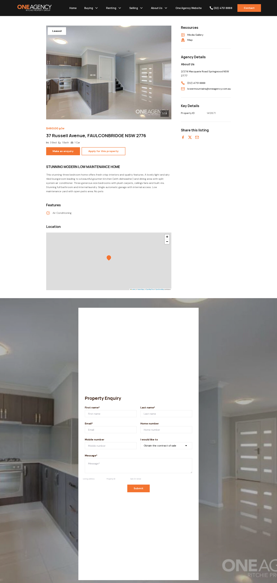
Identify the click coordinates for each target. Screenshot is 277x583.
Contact (249, 8)
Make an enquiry (63, 151)
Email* (89, 423)
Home (73, 8)
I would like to (149, 439)
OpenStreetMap (159, 289)
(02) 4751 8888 (196, 83)
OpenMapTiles (150, 289)
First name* (92, 407)
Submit (138, 488)
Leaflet (133, 289)
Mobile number (94, 439)
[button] (110, 258)
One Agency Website (189, 8)
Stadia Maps (141, 289)
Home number (149, 423)
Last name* (147, 407)
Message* (91, 455)
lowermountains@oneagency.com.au (209, 88)
